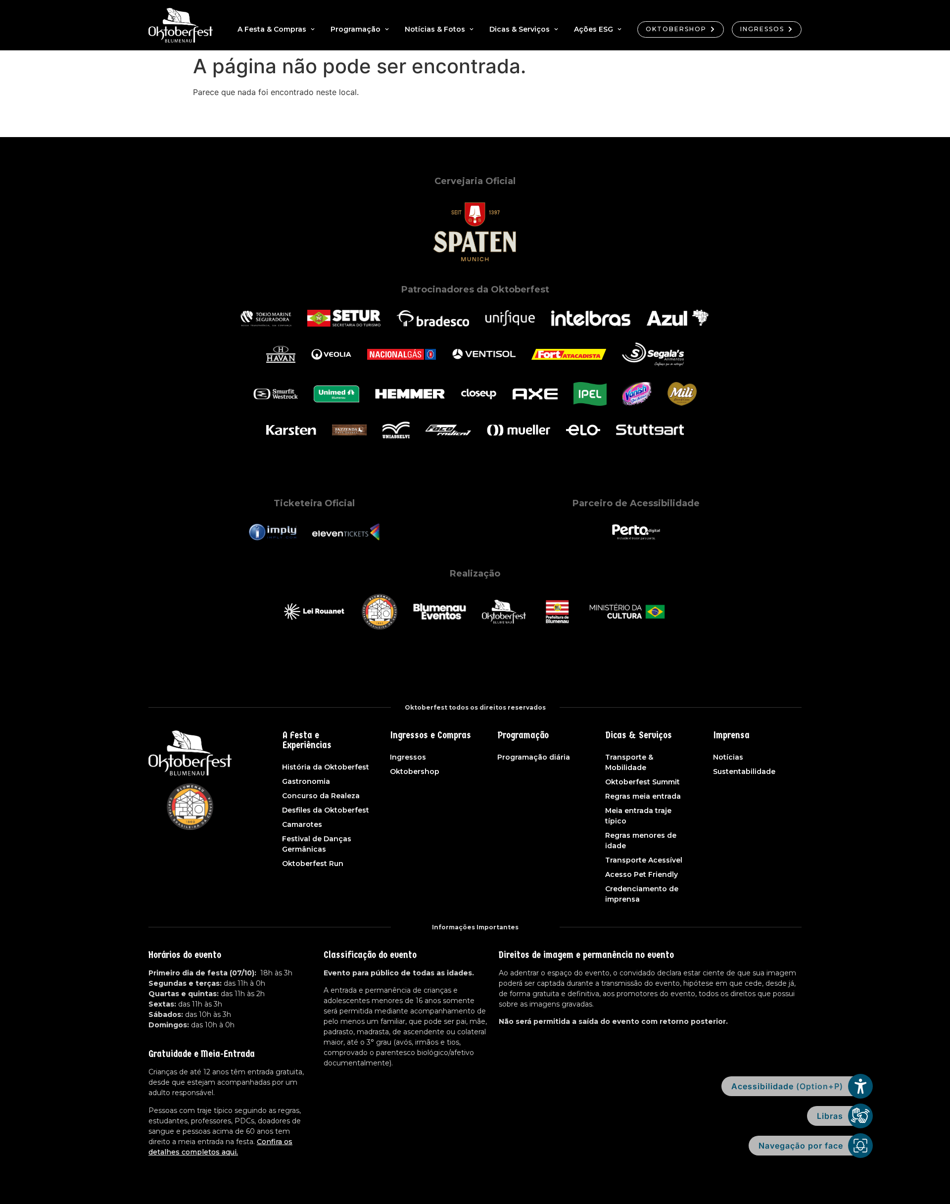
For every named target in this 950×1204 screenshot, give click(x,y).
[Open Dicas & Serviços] (556, 29)
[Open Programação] (387, 29)
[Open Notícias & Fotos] (472, 29)
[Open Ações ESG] (619, 29)
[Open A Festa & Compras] (313, 29)
